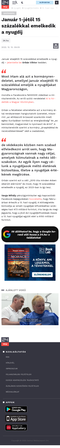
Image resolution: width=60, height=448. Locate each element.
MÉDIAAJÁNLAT (12, 392)
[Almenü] (15, 2)
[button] (56, 8)
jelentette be (14, 62)
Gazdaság (8, 13)
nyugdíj (17, 8)
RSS (7, 357)
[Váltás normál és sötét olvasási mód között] (22, 2)
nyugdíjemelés (31, 8)
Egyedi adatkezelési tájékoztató (22, 380)
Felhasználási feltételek (18, 374)
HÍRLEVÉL (10, 363)
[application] (30, 309)
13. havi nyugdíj (50, 8)
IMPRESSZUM (11, 369)
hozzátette (35, 199)
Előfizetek (45, 2)
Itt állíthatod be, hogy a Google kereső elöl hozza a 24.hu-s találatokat (33, 234)
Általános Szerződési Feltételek (22, 386)
